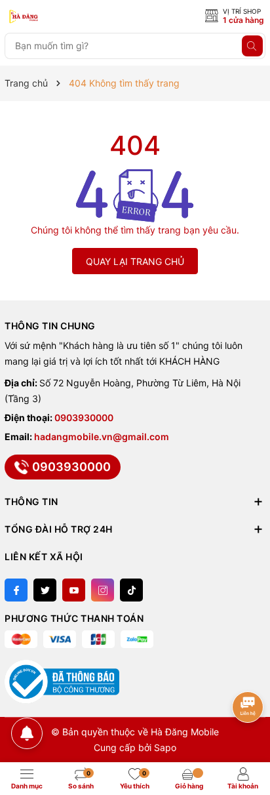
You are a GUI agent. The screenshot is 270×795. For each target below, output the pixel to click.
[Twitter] (44, 590)
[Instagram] (102, 590)
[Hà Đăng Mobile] (64, 17)
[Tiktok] (131, 590)
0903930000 (83, 417)
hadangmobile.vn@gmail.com (101, 436)
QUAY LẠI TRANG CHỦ (135, 261)
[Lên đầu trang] (248, 665)
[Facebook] (16, 590)
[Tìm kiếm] (252, 45)
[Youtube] (73, 590)
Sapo (165, 747)
